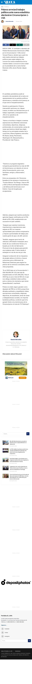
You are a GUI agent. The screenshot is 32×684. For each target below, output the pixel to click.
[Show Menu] (2, 2)
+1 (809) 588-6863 (19, 622)
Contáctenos (17, 651)
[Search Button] (27, 433)
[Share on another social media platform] (26, 45)
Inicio (2, 6)
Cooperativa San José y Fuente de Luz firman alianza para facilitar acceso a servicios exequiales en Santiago (18, 468)
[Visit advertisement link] (16, 370)
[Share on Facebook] (6, 45)
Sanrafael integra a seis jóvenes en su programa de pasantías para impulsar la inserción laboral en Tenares (19, 460)
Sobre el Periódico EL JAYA (6, 651)
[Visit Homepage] (9, 2)
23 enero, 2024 (19, 21)
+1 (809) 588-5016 (10, 622)
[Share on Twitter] (12, 45)
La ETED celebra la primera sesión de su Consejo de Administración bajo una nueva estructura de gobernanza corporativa (19, 451)
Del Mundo (6, 6)
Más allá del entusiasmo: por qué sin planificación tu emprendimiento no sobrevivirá (18, 443)
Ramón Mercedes (9, 21)
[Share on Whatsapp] (19, 45)
